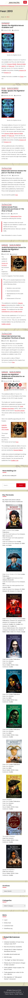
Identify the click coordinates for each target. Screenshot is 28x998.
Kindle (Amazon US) (12, 628)
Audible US (12, 624)
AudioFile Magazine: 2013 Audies (5, 427)
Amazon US (18, 543)
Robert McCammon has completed (13, 337)
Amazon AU (13, 622)
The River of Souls (7, 168)
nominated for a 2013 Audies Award (12, 311)
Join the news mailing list (9, 475)
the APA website (20, 410)
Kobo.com (11, 66)
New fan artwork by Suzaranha (13, 946)
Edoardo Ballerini (18, 450)
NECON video (8, 957)
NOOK (12, 665)
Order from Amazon (8, 838)
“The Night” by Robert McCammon (13, 960)
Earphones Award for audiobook (14, 249)
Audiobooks (5, 245)
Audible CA (19, 624)
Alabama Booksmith (8, 580)
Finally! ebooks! (13, 92)
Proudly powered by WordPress (13, 992)
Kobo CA (13, 631)
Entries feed (7, 923)
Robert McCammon (12, 937)
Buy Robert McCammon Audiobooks (12, 501)
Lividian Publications (14, 659)
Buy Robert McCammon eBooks (11, 499)
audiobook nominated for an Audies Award (13, 376)
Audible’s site (14, 460)
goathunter (16, 30)
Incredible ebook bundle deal (12, 954)
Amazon (22, 534)
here (16, 195)
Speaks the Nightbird (12, 88)
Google (23, 631)
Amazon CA (7, 72)
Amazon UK (22, 70)
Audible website (6, 324)
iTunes (21, 76)
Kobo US (19, 591)
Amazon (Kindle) (11, 64)
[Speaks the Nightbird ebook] (8, 52)
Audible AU (13, 626)
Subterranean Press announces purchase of (13, 209)
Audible (19, 541)
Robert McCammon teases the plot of (14, 172)
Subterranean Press (15, 216)
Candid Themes (18, 994)
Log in (5, 920)
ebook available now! (13, 26)
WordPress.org (8, 928)
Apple (10, 545)
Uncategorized (5, 23)
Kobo (3, 545)
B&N (3, 536)
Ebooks (4, 88)
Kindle (8, 665)
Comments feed (8, 925)
